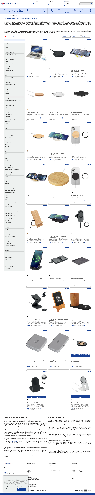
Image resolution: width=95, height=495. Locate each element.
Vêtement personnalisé (51, 12)
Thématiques (82, 11)
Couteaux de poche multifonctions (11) (11, 109)
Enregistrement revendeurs (54, 469)
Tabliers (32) (7, 241)
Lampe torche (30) (8, 144)
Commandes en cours (52, 1)
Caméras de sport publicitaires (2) (10, 86)
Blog (72, 469)
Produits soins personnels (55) (10, 192)
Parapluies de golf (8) (8, 174)
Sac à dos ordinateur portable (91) (10, 202)
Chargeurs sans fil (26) (8, 96)
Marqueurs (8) (7, 153)
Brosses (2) (7, 80)
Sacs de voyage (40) (8, 209)
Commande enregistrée (52, 2)
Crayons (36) (7, 112)
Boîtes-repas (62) (8, 73)
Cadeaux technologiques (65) (10, 84)
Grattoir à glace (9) (8, 137)
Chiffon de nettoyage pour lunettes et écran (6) (13, 100)
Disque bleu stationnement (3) (10, 119)
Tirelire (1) (6, 252)
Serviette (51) (7, 220)
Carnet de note (30, 469)
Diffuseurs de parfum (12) (9, 118)
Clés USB (29, 471)
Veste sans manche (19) (9, 264)
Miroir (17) (6, 160)
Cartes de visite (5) (8, 89)
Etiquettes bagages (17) (9, 125)
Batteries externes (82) (9, 70)
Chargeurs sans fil (16, 15)
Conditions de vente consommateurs (78, 471)
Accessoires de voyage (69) (9, 50)
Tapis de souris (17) (8, 243)
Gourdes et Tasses (43, 11)
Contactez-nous (36, 3)
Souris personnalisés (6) (9, 225)
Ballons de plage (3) (8, 68)
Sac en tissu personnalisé (32, 478)
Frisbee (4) (6, 130)
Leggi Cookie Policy (8, 486)
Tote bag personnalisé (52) (9, 254)
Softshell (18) (7, 224)
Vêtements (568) (7, 268)
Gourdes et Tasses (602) (9, 135)
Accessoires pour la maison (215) (10, 54)
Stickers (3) (6, 231)
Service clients (74, 473)
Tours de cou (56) (8, 255)
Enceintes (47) (7, 123)
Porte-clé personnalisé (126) (10, 186)
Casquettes (30, 470)
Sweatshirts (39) (7, 239)
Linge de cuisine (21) (8, 148)
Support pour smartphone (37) (10, 236)
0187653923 (36, 1)
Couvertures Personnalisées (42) (10, 110)
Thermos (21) (7, 250)
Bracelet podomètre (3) (9, 77)
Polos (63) (6, 181)
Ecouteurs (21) (7, 121)
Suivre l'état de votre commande (77, 466)
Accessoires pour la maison (32, 465)
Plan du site (74, 478)
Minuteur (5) (7, 158)
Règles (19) (6, 197)
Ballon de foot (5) (8, 66)
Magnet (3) (6, 151)
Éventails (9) (7, 128)
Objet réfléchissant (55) (9, 167)
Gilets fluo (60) (7, 132)
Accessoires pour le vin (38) (9, 56)
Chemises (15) (7, 98)
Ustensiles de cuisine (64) (9, 261)
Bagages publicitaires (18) (9, 63)
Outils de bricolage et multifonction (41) (12, 169)
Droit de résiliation (75, 472)
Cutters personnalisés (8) (9, 114)
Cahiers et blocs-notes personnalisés (67, 12)
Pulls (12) (6, 195)
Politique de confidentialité (76, 477)
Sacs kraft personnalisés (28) (10, 215)
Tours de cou (30, 485)
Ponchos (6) (7, 183)
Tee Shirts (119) (7, 247)
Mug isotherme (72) (8, 165)
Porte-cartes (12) (8, 185)
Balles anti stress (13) (8, 64)
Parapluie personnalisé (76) (9, 172)
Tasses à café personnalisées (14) (10, 245)
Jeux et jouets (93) (8, 142)
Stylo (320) (6, 232)
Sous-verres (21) (7, 227)
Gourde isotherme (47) (9, 133)
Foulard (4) (6, 43)
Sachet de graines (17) (8, 206)
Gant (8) (6, 45)
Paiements (52, 466)
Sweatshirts (30, 483)
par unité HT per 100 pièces (33, 77)
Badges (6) (6, 47)
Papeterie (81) (7, 171)
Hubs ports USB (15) (8, 140)
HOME (5, 15)
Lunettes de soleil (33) (8, 149)
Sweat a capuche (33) (8, 238)
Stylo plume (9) (7, 234)
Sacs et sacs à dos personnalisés (20, 12)
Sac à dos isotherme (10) (9, 201)
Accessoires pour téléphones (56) (10, 59)
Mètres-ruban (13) (8, 156)
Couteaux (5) (7, 107)
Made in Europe (74, 11)
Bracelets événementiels (32, 466)
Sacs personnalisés (12, 11)
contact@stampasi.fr (8, 468)
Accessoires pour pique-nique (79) (11, 57)
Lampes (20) (7, 146)
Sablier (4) (6, 199)
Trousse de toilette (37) (9, 257)
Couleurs (64, 36)
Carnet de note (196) (8, 87)
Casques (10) (7, 91)
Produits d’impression (90, 12)
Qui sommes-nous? (75, 465)
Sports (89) (7, 229)
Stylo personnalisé (36, 11)
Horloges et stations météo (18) (10, 139)
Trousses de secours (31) (9, 259)
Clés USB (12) (7, 103)
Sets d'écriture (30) (8, 222)
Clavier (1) (6, 102)
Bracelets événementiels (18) (10, 79)
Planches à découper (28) (9, 179)
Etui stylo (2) (7, 126)
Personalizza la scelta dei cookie (20, 486)
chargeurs (17, 437)
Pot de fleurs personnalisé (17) (10, 190)
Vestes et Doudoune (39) (9, 266)
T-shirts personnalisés (28, 11)
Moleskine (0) (7, 162)
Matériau (83, 36)
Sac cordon (30, 477)
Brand (74, 36)
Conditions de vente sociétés (76, 470)
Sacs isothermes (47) (8, 213)
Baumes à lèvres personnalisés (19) (11, 72)
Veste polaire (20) (8, 262)
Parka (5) (6, 176)
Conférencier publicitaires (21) (10, 105)
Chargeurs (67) (7, 95)
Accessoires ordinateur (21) (9, 52)
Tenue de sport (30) (8, 248)
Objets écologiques (59, 12)
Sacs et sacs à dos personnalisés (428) (11, 211)
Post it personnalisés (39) (9, 188)
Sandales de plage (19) (8, 218)
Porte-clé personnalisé (32, 476)
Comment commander (53, 465)
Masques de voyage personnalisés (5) (11, 155)
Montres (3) (7, 163)
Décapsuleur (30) (7, 116)
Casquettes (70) (7, 93)
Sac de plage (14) (7, 204)
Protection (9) (7, 194)
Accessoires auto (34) (8, 49)
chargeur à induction (15, 441)
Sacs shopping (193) (8, 217)
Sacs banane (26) (8, 208)
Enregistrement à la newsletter (55, 470)
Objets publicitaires (5, 12)
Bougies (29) (7, 75)
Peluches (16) (7, 178)
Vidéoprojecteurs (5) (8, 270)
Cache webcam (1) (8, 82)
